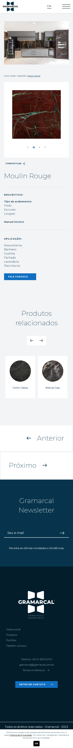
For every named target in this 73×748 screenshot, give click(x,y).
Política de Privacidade (21, 735)
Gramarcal (10, 6)
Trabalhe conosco (16, 645)
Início (6, 76)
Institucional (13, 629)
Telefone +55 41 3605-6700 (36, 659)
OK (36, 743)
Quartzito (22, 76)
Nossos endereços (36, 670)
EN (49, 6)
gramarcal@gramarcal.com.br (36, 664)
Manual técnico (14, 221)
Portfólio (11, 640)
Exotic (13, 76)
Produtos (11, 634)
